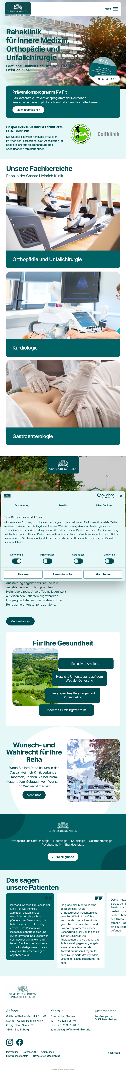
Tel (52, 1020)
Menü (108, 8)
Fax (53, 1025)
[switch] (47, 561)
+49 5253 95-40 (66, 1020)
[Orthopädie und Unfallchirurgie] (63, 225)
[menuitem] (106, 1018)
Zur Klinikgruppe (63, 857)
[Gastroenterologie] (63, 402)
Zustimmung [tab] (22, 505)
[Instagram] (9, 1042)
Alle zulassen (103, 574)
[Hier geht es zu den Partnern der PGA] (95, 134)
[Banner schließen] (121, 496)
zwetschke (69, 1069)
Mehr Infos (34, 795)
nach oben (114, 1052)
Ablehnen (23, 574)
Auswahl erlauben (63, 574)
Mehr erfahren (20, 621)
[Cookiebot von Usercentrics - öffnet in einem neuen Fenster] (99, 495)
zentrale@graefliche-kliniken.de (70, 1029)
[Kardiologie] (63, 314)
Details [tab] (63, 505)
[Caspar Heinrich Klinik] (18, 9)
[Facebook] (19, 1042)
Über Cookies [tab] (104, 505)
